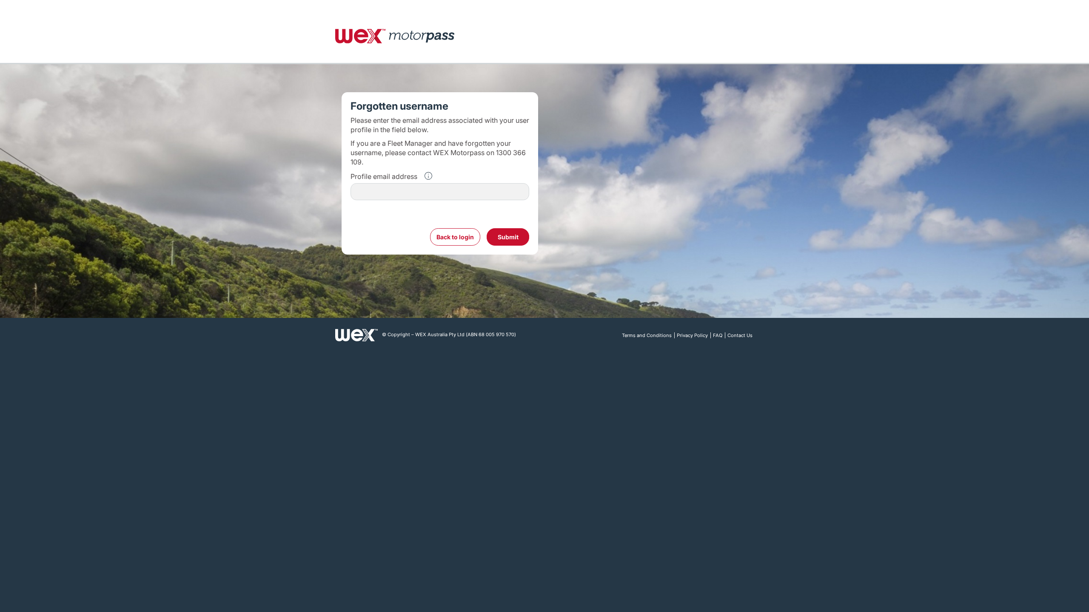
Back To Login (455, 237)
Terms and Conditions (647, 335)
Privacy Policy (692, 335)
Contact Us (740, 335)
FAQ (717, 335)
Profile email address (384, 176)
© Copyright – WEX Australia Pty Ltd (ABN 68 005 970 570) (449, 334)
